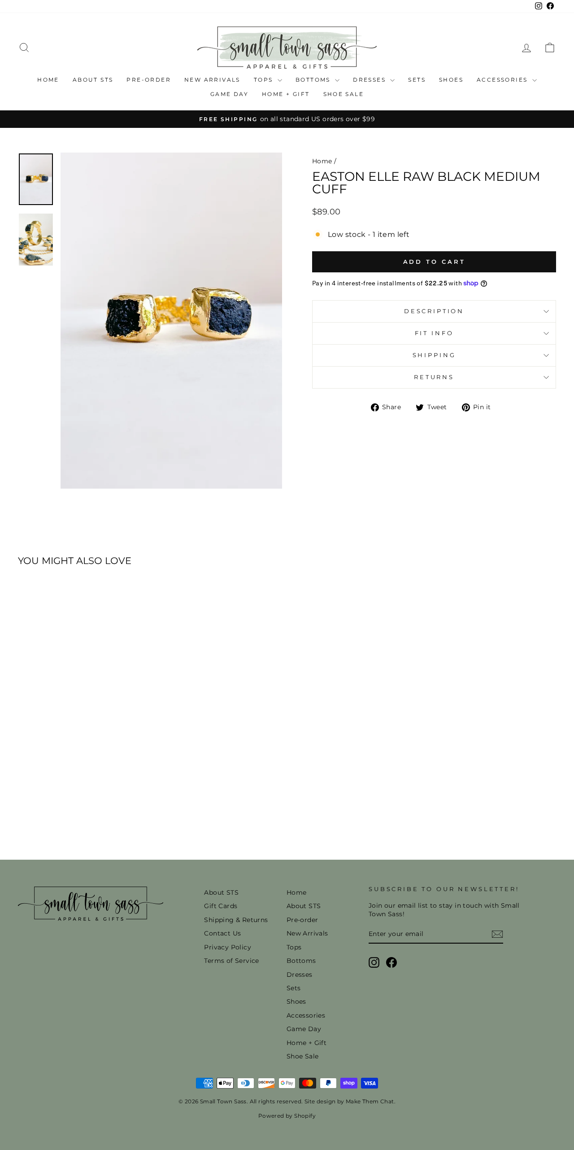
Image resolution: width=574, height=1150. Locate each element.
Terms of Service (231, 960)
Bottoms (314, 79)
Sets (417, 79)
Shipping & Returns (236, 919)
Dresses (370, 79)
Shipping (434, 355)
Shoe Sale (343, 94)
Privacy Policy (227, 947)
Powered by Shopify (287, 1115)
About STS (93, 79)
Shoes (451, 79)
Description (434, 311)
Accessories (503, 79)
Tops (264, 79)
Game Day (229, 94)
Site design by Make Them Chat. (349, 1101)
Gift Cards (220, 906)
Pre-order (148, 79)
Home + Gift (285, 94)
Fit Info (434, 333)
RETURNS (434, 377)
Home (48, 79)
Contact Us (222, 933)
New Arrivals (212, 79)
